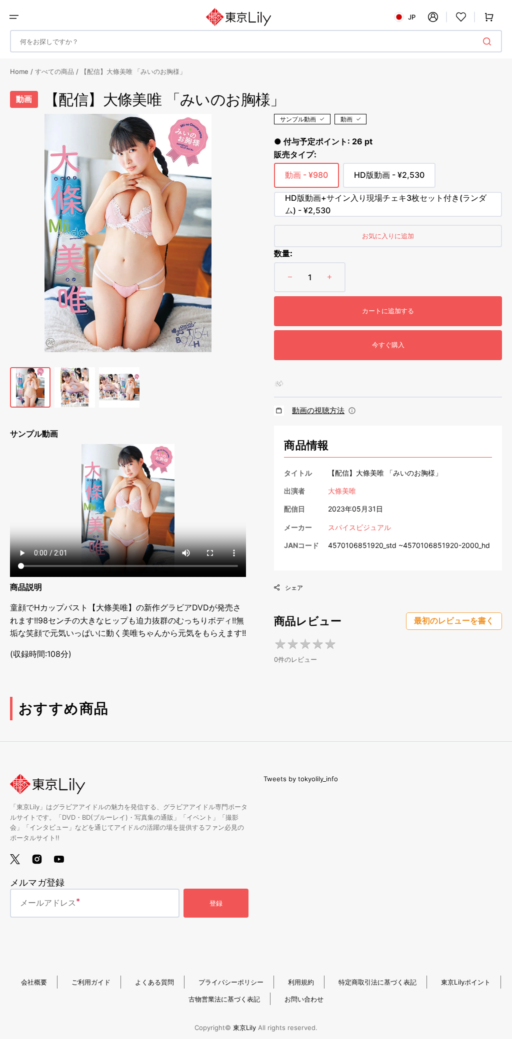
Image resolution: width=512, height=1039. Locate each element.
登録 (216, 903)
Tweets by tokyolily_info (301, 779)
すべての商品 (54, 71)
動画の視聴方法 (318, 410)
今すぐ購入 (388, 345)
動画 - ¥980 (306, 179)
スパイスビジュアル (359, 527)
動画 (346, 119)
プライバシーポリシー (231, 982)
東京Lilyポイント (465, 982)
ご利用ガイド (91, 982)
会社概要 (34, 982)
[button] (14, 17)
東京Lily (244, 1028)
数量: (283, 253)
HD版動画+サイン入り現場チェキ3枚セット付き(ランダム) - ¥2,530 (385, 205)
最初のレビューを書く (454, 620)
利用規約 (301, 982)
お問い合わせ (304, 999)
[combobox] (256, 41)
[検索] (489, 41)
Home (19, 71)
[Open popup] (352, 411)
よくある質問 (154, 982)
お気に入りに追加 (388, 236)
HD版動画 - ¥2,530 (389, 179)
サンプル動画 (298, 119)
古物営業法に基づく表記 (224, 999)
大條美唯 (342, 491)
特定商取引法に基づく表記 (377, 982)
